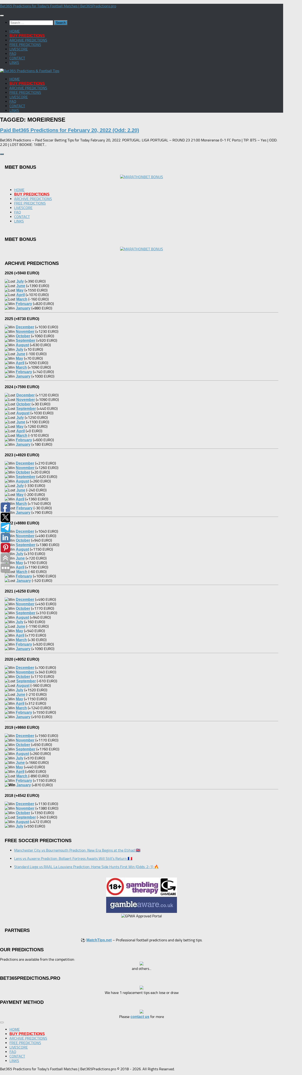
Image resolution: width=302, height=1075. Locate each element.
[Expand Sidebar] (2, 154)
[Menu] (2, 15)
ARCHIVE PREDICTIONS (28, 40)
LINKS (14, 62)
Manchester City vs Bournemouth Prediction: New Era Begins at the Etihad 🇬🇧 (77, 850)
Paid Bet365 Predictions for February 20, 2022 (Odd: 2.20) (69, 130)
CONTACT (17, 58)
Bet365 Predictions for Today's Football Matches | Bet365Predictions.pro (58, 6)
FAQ (12, 53)
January (23, 785)
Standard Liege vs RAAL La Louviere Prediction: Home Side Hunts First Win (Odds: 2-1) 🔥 (86, 867)
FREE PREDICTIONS (25, 44)
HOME (14, 31)
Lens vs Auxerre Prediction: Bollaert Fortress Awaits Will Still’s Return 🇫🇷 (73, 858)
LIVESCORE (18, 49)
